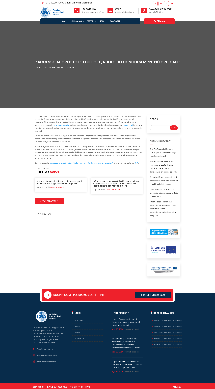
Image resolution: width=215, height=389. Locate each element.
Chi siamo (76, 21)
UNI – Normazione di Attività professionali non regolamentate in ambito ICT (164, 193)
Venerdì (157, 344)
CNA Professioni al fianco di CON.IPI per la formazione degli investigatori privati (60, 182)
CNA (136, 163)
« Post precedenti (49, 201)
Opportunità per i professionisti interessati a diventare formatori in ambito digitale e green (164, 180)
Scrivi (118, 9)
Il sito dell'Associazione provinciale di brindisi (68, 2)
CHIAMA (161, 21)
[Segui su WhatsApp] (166, 3)
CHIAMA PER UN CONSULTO (152, 295)
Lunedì (156, 321)
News (102, 21)
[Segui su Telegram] (172, 3)
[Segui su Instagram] (161, 3)
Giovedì (157, 338)
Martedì (157, 327)
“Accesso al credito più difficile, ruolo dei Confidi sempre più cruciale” (82, 163)
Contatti (114, 21)
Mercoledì (158, 332)
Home (63, 21)
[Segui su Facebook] (155, 3)
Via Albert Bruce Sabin (160, 9)
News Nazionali (56, 68)
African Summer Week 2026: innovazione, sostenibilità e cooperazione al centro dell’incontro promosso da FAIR (116, 183)
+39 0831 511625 (88, 9)
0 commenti (70, 68)
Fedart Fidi (128, 125)
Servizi (90, 21)
